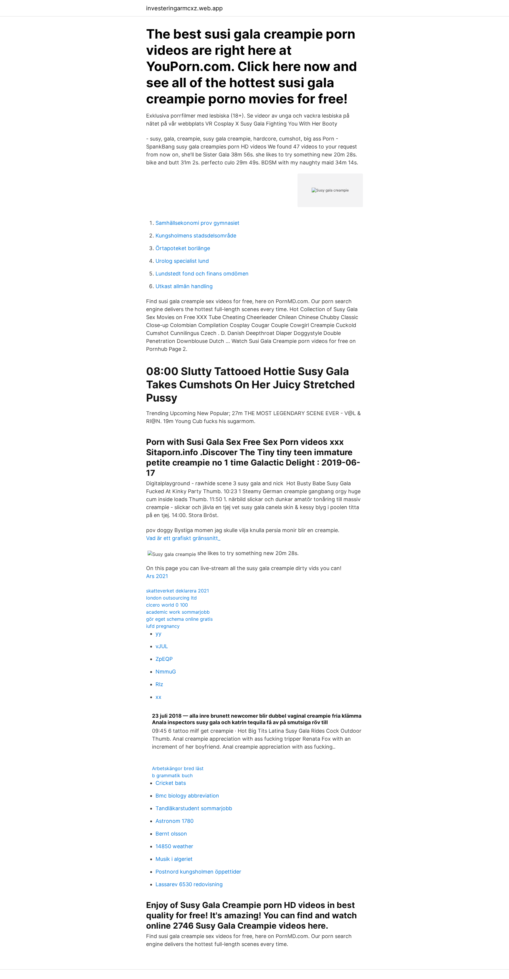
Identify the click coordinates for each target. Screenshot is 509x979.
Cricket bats (171, 783)
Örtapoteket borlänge (183, 248)
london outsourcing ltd (171, 598)
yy (158, 633)
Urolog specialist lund (182, 261)
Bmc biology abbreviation (187, 796)
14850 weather (174, 846)
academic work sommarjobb (178, 612)
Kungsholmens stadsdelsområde (196, 235)
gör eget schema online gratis (179, 619)
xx (158, 697)
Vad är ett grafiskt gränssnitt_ (183, 538)
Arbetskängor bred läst (178, 768)
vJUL (162, 646)
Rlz (159, 684)
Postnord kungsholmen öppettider (198, 872)
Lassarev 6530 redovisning (189, 884)
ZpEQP (164, 659)
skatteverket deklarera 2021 (177, 591)
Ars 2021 (157, 576)
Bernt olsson (171, 834)
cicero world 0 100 (167, 605)
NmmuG (166, 671)
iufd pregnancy (163, 626)
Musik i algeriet (174, 859)
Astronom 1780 (175, 821)
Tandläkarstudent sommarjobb (194, 808)
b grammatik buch (172, 775)
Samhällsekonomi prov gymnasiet (197, 223)
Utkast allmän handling (184, 286)
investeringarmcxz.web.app (184, 8)
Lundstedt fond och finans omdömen (202, 273)
